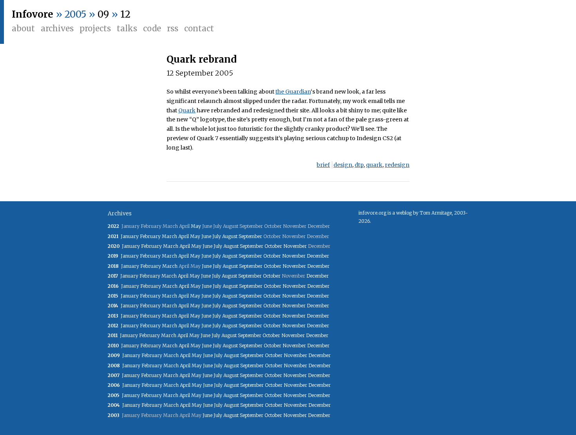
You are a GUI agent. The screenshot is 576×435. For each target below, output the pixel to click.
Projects (95, 28)
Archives (57, 28)
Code (152, 28)
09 (103, 14)
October (273, 246)
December (318, 256)
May (196, 226)
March (169, 236)
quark (374, 164)
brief (323, 164)
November (295, 246)
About (23, 28)
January (130, 236)
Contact (199, 28)
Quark (187, 110)
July (216, 236)
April (183, 236)
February (150, 236)
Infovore (32, 14)
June (206, 236)
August (229, 236)
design (342, 164)
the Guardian (293, 91)
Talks (127, 28)
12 (125, 14)
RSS (172, 28)
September (250, 236)
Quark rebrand (202, 59)
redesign (397, 164)
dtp (359, 164)
